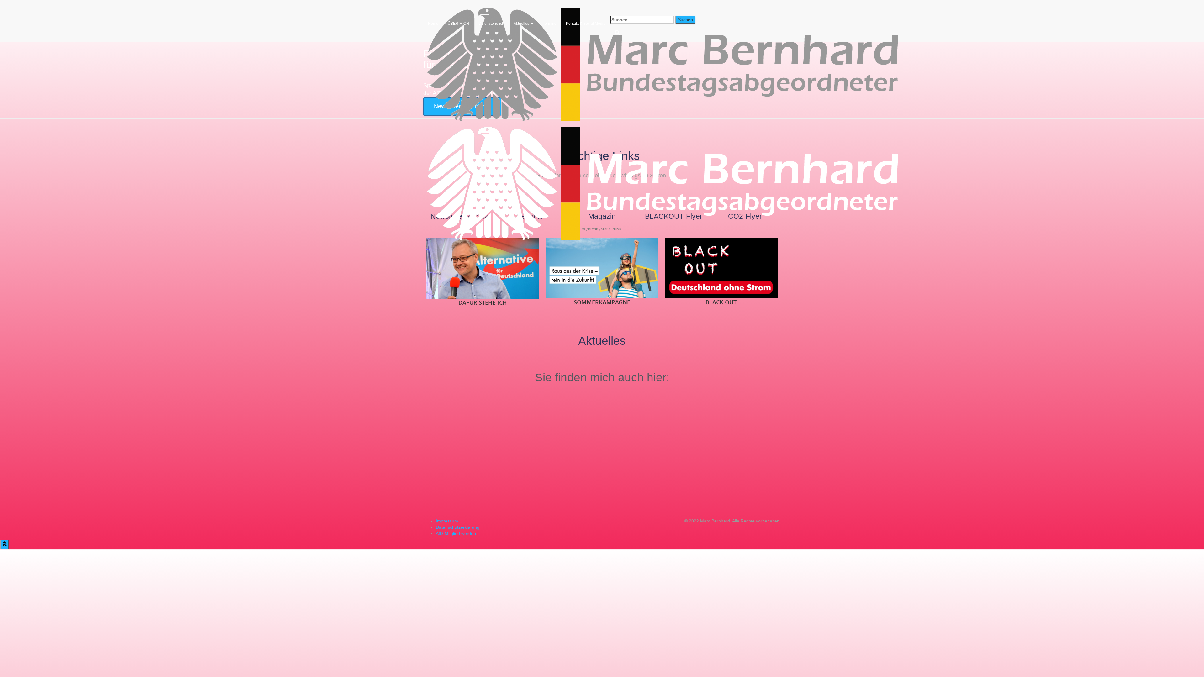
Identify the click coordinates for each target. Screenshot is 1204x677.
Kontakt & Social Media (585, 23)
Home (433, 23)
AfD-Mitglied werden (456, 533)
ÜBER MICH (458, 23)
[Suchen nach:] (642, 20)
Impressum (447, 520)
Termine (550, 23)
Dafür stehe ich (491, 23)
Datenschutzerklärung (457, 527)
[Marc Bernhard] (664, 8)
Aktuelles (522, 23)
